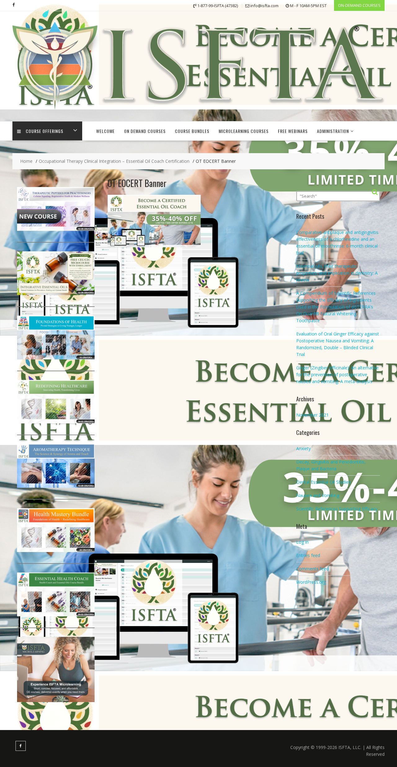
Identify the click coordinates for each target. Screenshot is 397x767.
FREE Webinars (293, 131)
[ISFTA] (198, 111)
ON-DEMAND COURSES (359, 5)
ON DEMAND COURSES (145, 131)
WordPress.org (311, 582)
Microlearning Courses (244, 131)
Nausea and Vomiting (317, 495)
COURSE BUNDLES (192, 131)
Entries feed (308, 555)
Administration (333, 131)
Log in (302, 542)
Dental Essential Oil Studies (323, 482)
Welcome (105, 131)
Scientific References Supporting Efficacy (336, 509)
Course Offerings (44, 131)
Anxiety (303, 448)
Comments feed (312, 569)
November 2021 (312, 415)
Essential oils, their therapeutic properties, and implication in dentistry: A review (337, 273)
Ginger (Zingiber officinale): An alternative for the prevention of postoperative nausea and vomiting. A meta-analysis (337, 374)
